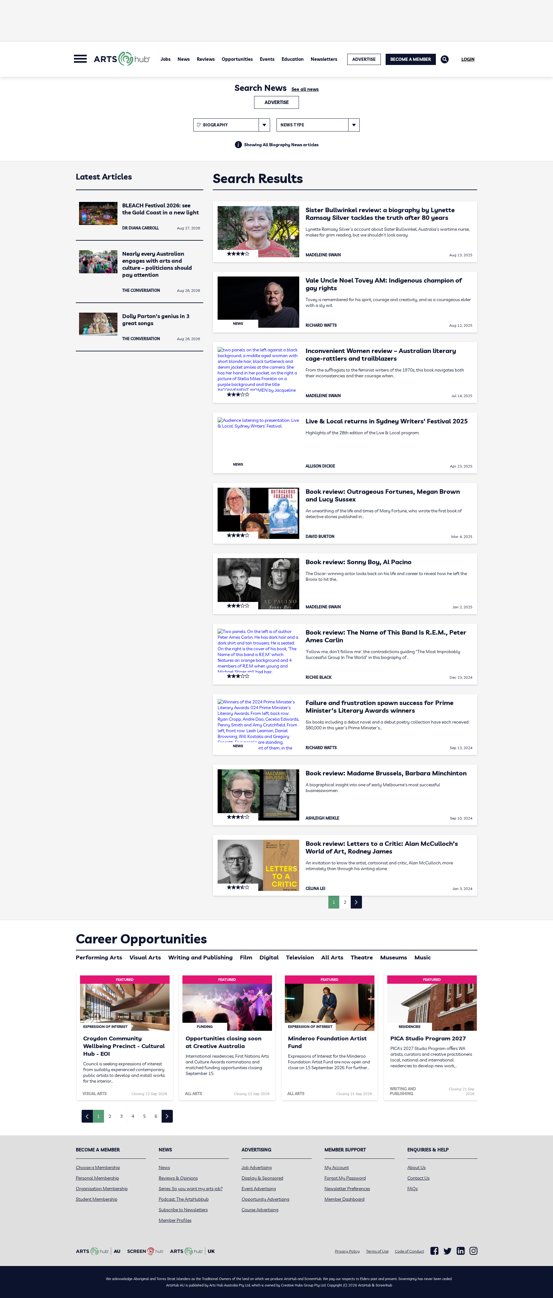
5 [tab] (144, 1116)
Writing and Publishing (200, 957)
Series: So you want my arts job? (191, 1188)
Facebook (434, 1251)
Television (300, 957)
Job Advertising (257, 1167)
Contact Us (418, 1178)
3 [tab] (121, 1116)
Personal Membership (97, 1178)
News (184, 59)
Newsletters (324, 59)
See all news (305, 89)
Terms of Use (377, 1251)
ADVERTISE (364, 59)
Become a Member (410, 59)
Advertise (277, 102)
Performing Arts (99, 957)
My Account (337, 1167)
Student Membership (96, 1199)
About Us (416, 1167)
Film (246, 957)
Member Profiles (175, 1220)
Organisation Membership (102, 1188)
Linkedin (461, 1251)
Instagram (473, 1251)
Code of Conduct (409, 1251)
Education (293, 59)
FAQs (412, 1188)
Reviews (206, 59)
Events (267, 59)
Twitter (447, 1251)
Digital (269, 957)
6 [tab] (156, 1116)
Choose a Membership (98, 1167)
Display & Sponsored (262, 1178)
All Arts (332, 957)
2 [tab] (109, 1116)
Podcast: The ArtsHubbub (184, 1199)
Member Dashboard (345, 1199)
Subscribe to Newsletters (183, 1210)
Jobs (166, 59)
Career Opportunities (141, 939)
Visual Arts (145, 957)
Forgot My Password (345, 1178)
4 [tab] (133, 1116)
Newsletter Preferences (347, 1188)
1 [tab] (98, 1116)
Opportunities (237, 59)
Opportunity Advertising (265, 1199)
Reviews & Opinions (178, 1178)
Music (422, 957)
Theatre (362, 957)
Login (468, 59)
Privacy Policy (347, 1251)
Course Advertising (260, 1210)
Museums (393, 957)
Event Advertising (259, 1188)
